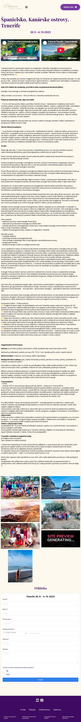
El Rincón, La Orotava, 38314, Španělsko (30, 356)
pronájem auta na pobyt (11, 438)
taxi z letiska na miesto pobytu (13, 440)
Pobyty (32, 709)
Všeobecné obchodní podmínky (29, 717)
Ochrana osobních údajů (10, 717)
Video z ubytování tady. (12, 423)
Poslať (40, 680)
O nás (23, 709)
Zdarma (57, 709)
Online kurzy (44, 709)
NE (7, 671)
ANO (8, 674)
